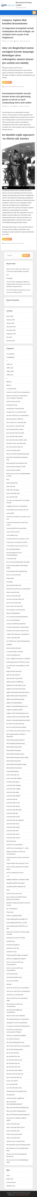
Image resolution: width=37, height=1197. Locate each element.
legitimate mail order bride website (15, 689)
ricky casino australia (12, 980)
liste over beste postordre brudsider (16, 727)
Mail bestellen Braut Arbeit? (14, 747)
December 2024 (10, 326)
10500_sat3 (9, 368)
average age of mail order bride (15, 408)
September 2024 (11, 333)
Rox (7, 275)
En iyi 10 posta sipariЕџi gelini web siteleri (18, 562)
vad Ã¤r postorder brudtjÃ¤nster (15, 1098)
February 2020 (10, 340)
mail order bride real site (13, 816)
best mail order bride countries (14, 429)
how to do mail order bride (13, 602)
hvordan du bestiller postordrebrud (16, 623)
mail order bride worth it (13, 834)
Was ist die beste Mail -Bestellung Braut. (17, 1107)
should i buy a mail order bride (14, 994)
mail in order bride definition (14, 778)
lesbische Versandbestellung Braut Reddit (18, 720)
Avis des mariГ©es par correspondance (17, 415)
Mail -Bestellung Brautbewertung (15, 743)
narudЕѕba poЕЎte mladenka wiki (15, 886)
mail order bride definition (13, 796)
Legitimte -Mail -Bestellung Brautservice (17, 713)
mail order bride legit (12, 813)
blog (7, 479)
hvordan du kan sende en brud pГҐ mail (17, 630)
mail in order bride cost (12, 775)
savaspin (9, 984)
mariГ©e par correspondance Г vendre (17, 848)
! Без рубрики (10, 354)
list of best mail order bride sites (15, 723)
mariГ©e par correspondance (14, 844)
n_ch (7, 876)
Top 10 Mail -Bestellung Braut (14, 1049)
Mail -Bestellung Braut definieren (15, 740)
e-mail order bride (11, 558)
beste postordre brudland (13, 470)
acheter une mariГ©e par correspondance (18, 392)
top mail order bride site (13, 1063)
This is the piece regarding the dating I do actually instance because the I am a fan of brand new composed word (18, 284)
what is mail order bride (12, 1124)
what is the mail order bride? (14, 1134)
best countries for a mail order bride (16, 422)
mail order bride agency (13, 782)
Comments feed (10, 1182)
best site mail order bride (13, 450)
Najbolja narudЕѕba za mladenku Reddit (17, 879)
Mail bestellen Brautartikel (13, 750)
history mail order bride (12, 592)
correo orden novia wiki (12, 532)
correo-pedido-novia (12, 535)
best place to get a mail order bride (16, 443)
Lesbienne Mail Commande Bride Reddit (17, 716)
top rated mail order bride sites (14, 1074)
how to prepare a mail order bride (15, 609)
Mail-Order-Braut (11, 841)
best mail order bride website (14, 436)
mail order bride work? (12, 830)
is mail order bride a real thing (14, 651)
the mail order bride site (13, 1039)
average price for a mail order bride (16, 412)
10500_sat (9, 364)
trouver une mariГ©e (12, 1081)
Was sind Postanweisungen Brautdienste (17, 1114)
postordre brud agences (13, 944)
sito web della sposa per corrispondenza (17, 1019)
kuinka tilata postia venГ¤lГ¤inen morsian (17, 662)
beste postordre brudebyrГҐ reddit (15, 466)
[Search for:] (14, 255)
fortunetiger (9, 582)
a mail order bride (11, 388)
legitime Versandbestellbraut (14, 703)
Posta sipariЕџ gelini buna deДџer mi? (17, 919)
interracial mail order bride (13, 648)
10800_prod (9, 374)
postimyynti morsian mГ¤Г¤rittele (15, 937)
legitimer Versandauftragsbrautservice (17, 706)
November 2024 (10, 330)
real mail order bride (12, 974)
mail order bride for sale (13, 802)
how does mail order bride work (15, 599)
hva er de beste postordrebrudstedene (17, 616)
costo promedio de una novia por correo (17, 538)
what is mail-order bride (13, 1131)
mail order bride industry (13, 806)
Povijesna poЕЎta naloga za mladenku (17, 955)
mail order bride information (14, 809)
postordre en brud (11, 951)
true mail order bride (12, 1084)
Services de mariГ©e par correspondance (18, 991)
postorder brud (10, 941)
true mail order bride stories (14, 1088)
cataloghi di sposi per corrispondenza (16, 506)
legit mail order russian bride (14, 678)
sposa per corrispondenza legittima (16, 1035)
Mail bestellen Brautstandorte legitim (16, 764)
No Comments (26, 41)
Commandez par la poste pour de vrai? (17, 509)
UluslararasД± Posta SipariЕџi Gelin (16, 1091)
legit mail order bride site (13, 675)
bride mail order (10, 486)
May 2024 (9, 337)
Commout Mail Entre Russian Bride (16, 528)
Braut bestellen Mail (11, 483)
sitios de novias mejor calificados (15, 1015)
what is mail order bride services (15, 1127)
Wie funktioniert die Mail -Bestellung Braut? (18, 1144)
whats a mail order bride (13, 1138)
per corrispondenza (11, 908)
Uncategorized (10, 1094)
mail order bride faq (11, 799)
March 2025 (9, 316)
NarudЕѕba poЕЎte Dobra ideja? (15, 883)
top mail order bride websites (14, 1070)
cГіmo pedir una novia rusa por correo (17, 546)
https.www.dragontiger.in (13, 613)
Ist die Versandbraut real (13, 655)
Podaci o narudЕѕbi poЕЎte (14, 915)
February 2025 (10, 320)
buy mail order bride (12, 497)
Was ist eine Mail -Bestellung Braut (16, 1111)
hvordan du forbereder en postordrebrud (17, 627)
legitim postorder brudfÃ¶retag (14, 682)
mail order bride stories (12, 823)
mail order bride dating (12, 792)
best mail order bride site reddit (15, 433)
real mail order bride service (14, 977)
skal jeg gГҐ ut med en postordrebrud (16, 1022)
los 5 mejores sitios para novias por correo (18, 730)
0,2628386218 (10, 357)
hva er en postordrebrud (13, 620)
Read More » (7, 82)
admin (17, 41)
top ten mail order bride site (14, 1077)
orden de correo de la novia (14, 893)
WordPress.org (10, 1186)
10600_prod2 (10, 371)
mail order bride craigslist (13, 789)
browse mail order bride (13, 493)
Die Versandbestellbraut (13, 549)
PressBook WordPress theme (21, 1195)
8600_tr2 (8, 385)
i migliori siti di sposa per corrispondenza (17, 634)
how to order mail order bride (14, 606)
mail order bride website (13, 827)
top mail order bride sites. (13, 1067)
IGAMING (9, 644)
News (8, 890)
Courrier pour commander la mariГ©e (16, 542)
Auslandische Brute (11, 405)
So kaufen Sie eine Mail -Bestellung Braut (18, 1026)
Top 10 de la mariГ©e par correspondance (18, 1046)
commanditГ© (10, 513)
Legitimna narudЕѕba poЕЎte (14, 709)
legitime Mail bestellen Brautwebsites (14, 86)
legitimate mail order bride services (16, 685)
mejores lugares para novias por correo (17, 863)
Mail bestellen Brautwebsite (14, 768)
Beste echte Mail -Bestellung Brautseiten (17, 454)
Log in (8, 1175)
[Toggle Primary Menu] (34, 12)
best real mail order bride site (14, 447)
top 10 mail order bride (12, 1053)
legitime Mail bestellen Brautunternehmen (18, 692)
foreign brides (10, 578)
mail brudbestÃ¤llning (12, 771)
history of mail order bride (13, 596)
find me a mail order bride (13, 575)
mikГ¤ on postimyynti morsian (14, 872)
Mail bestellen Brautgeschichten (15, 754)
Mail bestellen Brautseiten (13, 761)
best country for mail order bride (15, 426)
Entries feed (9, 1179)
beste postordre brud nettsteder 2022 (16, 463)
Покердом (9, 278)
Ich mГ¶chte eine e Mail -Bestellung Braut (18, 641)
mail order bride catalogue (13, 785)
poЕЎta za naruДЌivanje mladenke (16, 958)
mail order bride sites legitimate (15, 820)
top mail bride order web (13, 1056)
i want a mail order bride (13, 637)
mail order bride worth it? (13, 837)
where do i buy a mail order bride (15, 1141)
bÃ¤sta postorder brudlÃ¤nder (14, 419)
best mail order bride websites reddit (16, 440)
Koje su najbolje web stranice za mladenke (18, 658)
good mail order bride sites (13, 585)
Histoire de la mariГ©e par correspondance (18, 589)
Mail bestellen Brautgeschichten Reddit (17, 757)
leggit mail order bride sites (13, 671)
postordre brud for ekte (12, 948)
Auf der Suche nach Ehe (13, 401)
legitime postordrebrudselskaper (15, 699)
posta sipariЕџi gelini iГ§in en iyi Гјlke (16, 922)
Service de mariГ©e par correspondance (17, 987)
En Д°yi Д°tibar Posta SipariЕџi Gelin (16, 571)
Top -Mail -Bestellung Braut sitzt (15, 1042)
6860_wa (9, 381)
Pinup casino (10, 912)
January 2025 (10, 323)
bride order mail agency (13, 490)
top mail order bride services (14, 1060)
